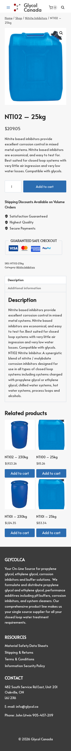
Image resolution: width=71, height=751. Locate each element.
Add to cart (45, 186)
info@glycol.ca (27, 706)
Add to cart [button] (20, 473)
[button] (61, 33)
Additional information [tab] (24, 288)
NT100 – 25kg (47, 457)
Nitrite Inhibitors (25, 267)
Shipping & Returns (19, 652)
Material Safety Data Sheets (26, 645)
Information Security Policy (25, 665)
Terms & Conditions (19, 659)
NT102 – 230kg (16, 457)
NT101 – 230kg (16, 516)
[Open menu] (8, 7)
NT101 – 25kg (46, 516)
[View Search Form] (62, 7)
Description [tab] (16, 280)
